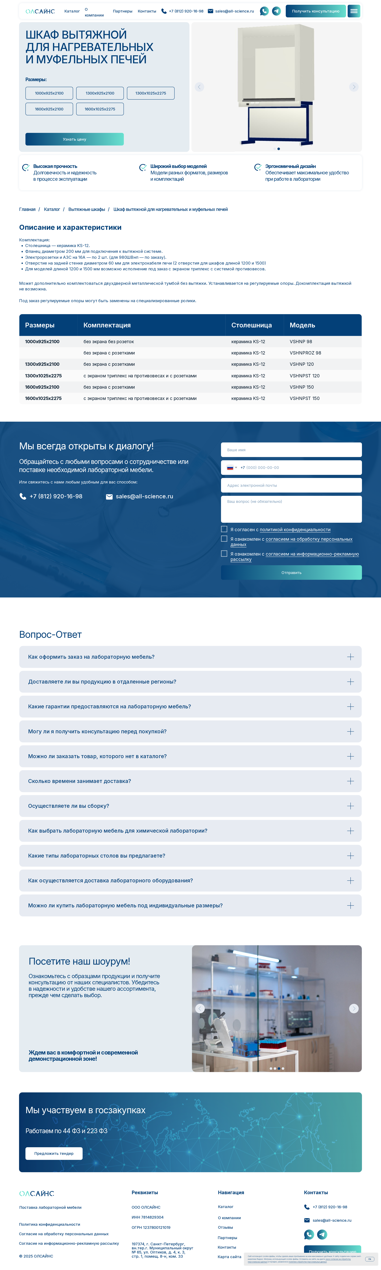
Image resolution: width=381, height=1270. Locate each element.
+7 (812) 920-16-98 (186, 11)
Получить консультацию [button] (315, 11)
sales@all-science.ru (234, 11)
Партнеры (122, 11)
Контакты (147, 11)
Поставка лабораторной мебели (50, 1207)
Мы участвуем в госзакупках (85, 1110)
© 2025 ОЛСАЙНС (36, 1256)
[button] (354, 11)
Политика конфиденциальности (49, 1224)
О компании (94, 12)
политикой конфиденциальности (295, 529)
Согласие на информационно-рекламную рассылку (69, 1243)
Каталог (72, 11)
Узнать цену (74, 139)
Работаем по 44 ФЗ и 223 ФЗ (66, 1131)
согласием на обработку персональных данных (292, 541)
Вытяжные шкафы (86, 209)
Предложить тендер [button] (54, 1153)
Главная (27, 209)
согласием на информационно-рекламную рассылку (295, 556)
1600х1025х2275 (100, 109)
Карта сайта (229, 1256)
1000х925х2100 (49, 93)
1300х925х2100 (100, 93)
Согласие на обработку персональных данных (64, 1234)
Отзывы (225, 1227)
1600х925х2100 (49, 109)
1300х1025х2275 (150, 93)
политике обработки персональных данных (308, 1262)
